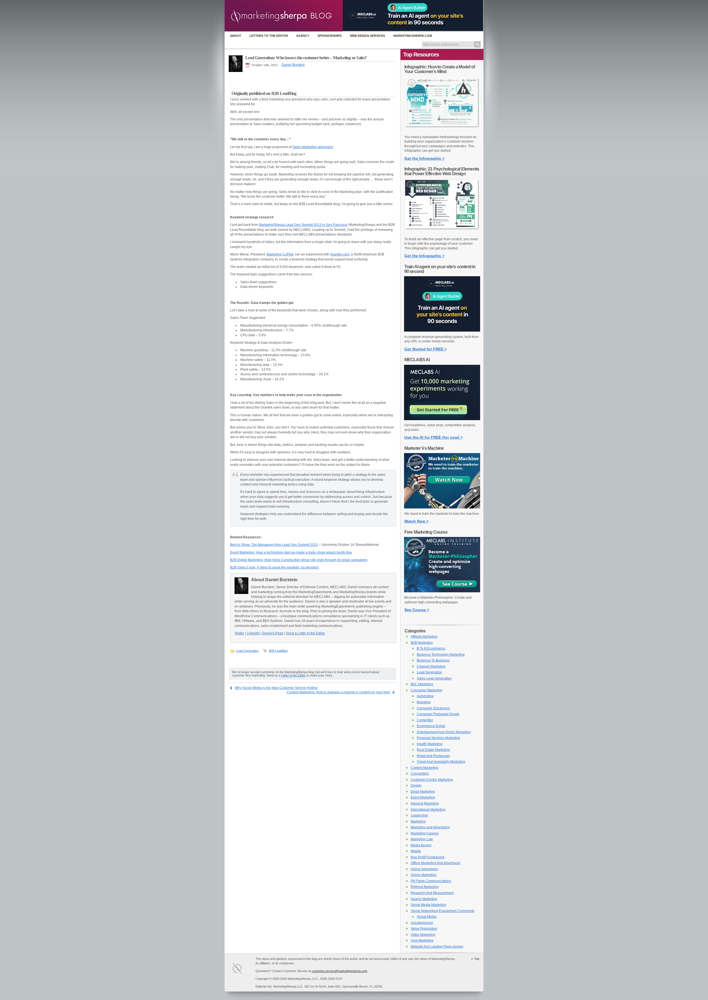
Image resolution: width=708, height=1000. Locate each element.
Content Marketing (424, 768)
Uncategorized (422, 923)
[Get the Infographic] (442, 130)
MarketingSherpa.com (412, 35)
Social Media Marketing (428, 905)
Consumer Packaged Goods (438, 714)
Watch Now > (416, 521)
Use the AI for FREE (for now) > (433, 437)
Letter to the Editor (293, 675)
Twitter (239, 633)
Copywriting (420, 774)
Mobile (416, 851)
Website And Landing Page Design (437, 947)
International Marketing (428, 810)
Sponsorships (329, 35)
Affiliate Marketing (424, 637)
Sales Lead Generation (434, 678)
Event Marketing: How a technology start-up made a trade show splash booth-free (291, 552)
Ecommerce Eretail (431, 726)
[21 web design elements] (442, 232)
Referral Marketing (425, 887)
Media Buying (421, 845)
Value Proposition (424, 929)
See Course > (416, 610)
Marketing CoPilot (280, 254)
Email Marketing (423, 792)
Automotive (425, 696)
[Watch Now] (442, 507)
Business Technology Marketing (441, 655)
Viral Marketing (422, 940)
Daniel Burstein (293, 65)
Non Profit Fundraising (427, 857)
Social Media (426, 917)
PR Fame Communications (431, 881)
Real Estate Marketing (433, 750)
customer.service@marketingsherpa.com (339, 971)
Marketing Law (422, 839)
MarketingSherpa (243, 969)
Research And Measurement (432, 893)
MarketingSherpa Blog (284, 16)
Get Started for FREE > (425, 349)
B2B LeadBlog (278, 650)
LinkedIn (253, 633)
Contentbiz (425, 720)
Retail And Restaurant (433, 756)
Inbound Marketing (425, 803)
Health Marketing (429, 744)
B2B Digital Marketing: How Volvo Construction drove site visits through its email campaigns (298, 560)
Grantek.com (339, 254)
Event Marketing (423, 797)
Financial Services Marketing (438, 738)
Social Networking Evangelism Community (443, 911)
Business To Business (433, 660)
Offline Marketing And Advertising (435, 863)
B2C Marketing (422, 684)
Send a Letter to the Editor (305, 633)
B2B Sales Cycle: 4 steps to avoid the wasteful (265, 567)
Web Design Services (367, 35)
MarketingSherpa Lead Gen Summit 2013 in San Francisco (303, 225)
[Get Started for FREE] (442, 330)
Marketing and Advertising (430, 827)
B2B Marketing (422, 643)
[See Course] (442, 591)
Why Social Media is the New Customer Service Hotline (276, 688)
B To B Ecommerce (431, 648)
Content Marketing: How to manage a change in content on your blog (338, 692)
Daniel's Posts (272, 633)
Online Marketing (423, 875)
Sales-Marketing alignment (312, 147)
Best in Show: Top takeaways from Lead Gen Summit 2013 (274, 545)
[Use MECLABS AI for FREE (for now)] (442, 419)
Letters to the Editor (268, 35)
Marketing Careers (425, 833)
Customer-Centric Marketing (432, 780)
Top (476, 958)
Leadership (419, 815)
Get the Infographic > (424, 158)
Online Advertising (424, 869)
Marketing (418, 821)
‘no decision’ (309, 567)
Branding (424, 702)
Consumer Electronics (433, 708)
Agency (302, 35)
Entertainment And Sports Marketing (444, 732)
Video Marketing (423, 935)
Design (416, 785)
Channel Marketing (431, 666)
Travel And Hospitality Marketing (441, 762)
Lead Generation (247, 650)
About (235, 35)
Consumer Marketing (426, 690)
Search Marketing (424, 899)
